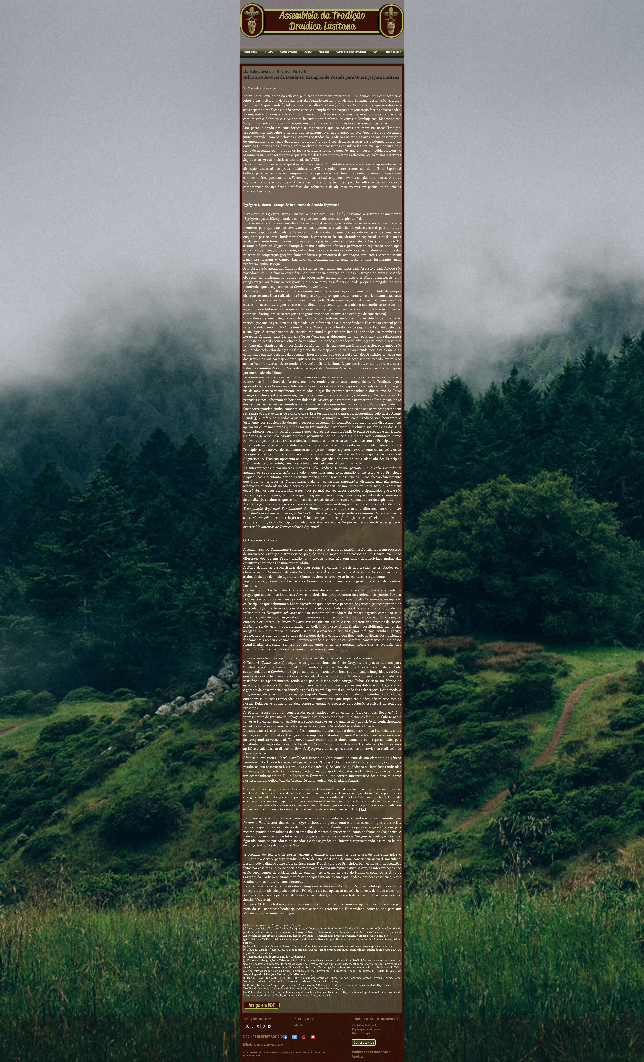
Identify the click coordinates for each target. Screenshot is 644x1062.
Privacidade (379, 1051)
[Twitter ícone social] (294, 1037)
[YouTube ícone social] (313, 1037)
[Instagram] (304, 1037)
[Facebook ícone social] (285, 1037)
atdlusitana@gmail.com (268, 1044)
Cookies (358, 1056)
